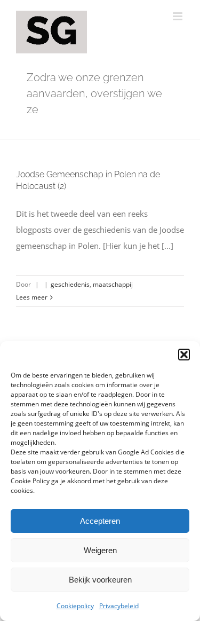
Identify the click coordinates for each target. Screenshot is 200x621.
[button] (184, 354)
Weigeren (100, 550)
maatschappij (113, 284)
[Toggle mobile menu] (178, 16)
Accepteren (100, 520)
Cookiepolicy (75, 605)
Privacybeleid (119, 605)
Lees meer (31, 297)
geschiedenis (70, 284)
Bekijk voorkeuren (100, 579)
